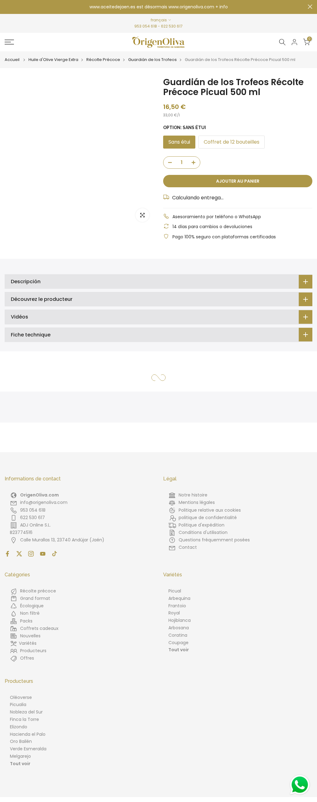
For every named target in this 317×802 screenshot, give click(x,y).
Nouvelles (30, 636)
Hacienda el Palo (28, 734)
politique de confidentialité (208, 517)
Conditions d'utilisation (203, 532)
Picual (174, 591)
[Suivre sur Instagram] (31, 553)
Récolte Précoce (103, 60)
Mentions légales (197, 502)
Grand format (35, 598)
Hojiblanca (179, 620)
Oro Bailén (21, 741)
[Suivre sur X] (19, 553)
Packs (26, 621)
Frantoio (177, 606)
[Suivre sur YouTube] (43, 553)
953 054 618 (145, 26)
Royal (174, 613)
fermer (7, 6)
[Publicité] (158, 7)
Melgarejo (20, 756)
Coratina (177, 635)
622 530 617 (172, 26)
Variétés (28, 643)
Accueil (12, 60)
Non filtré (30, 613)
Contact (188, 547)
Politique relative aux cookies (210, 510)
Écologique (32, 606)
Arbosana (178, 628)
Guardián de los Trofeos (152, 60)
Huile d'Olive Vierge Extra (53, 60)
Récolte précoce (38, 591)
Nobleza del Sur (26, 712)
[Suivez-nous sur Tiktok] (54, 553)
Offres (27, 658)
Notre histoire (193, 495)
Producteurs (33, 651)
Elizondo (18, 727)
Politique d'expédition (201, 525)
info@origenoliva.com (43, 502)
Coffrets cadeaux (39, 628)
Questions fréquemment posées (214, 540)
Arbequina (179, 598)
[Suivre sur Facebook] (7, 553)
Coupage (178, 642)
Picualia (18, 704)
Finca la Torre (24, 719)
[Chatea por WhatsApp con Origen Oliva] (299, 784)
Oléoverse (21, 697)
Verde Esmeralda (28, 749)
